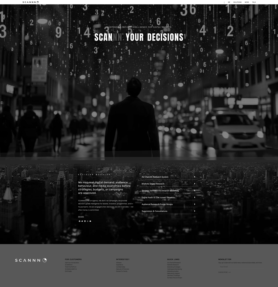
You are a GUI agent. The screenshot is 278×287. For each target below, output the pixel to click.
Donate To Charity (121, 271)
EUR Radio (68, 271)
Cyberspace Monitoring (174, 269)
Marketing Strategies (173, 267)
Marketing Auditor (173, 271)
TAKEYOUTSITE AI (70, 267)
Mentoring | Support (173, 273)
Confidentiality (120, 267)
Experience (119, 265)
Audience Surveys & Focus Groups (157, 204)
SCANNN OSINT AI (71, 269)
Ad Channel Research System (155, 177)
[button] (79, 221)
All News (119, 263)
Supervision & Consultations (154, 211)
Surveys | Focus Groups (174, 278)
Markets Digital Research (153, 184)
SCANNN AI (68, 265)
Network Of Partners (122, 269)
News (247, 2)
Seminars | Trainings (173, 275)
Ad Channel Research (174, 263)
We (229, 2)
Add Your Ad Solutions (72, 263)
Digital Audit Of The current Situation (158, 197)
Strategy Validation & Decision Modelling (160, 190)
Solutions (237, 2)
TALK (254, 2)
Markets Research (173, 265)
